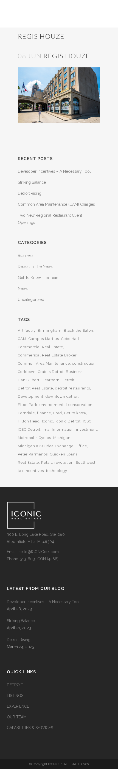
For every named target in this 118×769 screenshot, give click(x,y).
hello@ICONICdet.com (38, 552)
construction (84, 363)
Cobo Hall (70, 339)
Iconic (47, 421)
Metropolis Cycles (34, 438)
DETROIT (15, 685)
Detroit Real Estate (35, 388)
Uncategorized (31, 299)
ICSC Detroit (29, 429)
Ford (57, 413)
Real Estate (28, 462)
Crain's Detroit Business (60, 372)
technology (56, 471)
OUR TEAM (17, 717)
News (23, 288)
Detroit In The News (35, 266)
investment (86, 429)
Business (25, 255)
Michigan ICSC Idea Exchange (46, 446)
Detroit (68, 380)
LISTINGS (15, 695)
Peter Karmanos (33, 454)
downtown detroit (62, 396)
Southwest (85, 462)
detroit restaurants (72, 388)
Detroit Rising (29, 193)
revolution (64, 462)
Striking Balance (32, 182)
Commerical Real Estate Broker (47, 355)
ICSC (87, 421)
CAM (22, 339)
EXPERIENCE (18, 706)
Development (30, 396)
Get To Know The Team (39, 277)
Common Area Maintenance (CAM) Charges (56, 204)
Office (81, 446)
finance (44, 413)
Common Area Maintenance (44, 363)
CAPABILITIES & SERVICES (30, 728)
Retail (46, 462)
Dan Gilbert (29, 380)
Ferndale (26, 413)
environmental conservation (66, 405)
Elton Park (27, 405)
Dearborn (51, 380)
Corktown (27, 372)
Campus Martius (44, 339)
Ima (46, 429)
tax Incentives (31, 471)
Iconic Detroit (68, 421)
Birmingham (49, 330)
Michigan (62, 438)
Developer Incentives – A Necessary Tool (54, 171)
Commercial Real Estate (40, 347)
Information (63, 429)
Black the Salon (78, 330)
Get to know (75, 413)
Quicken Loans (63, 454)
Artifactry (26, 330)
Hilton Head (29, 421)
